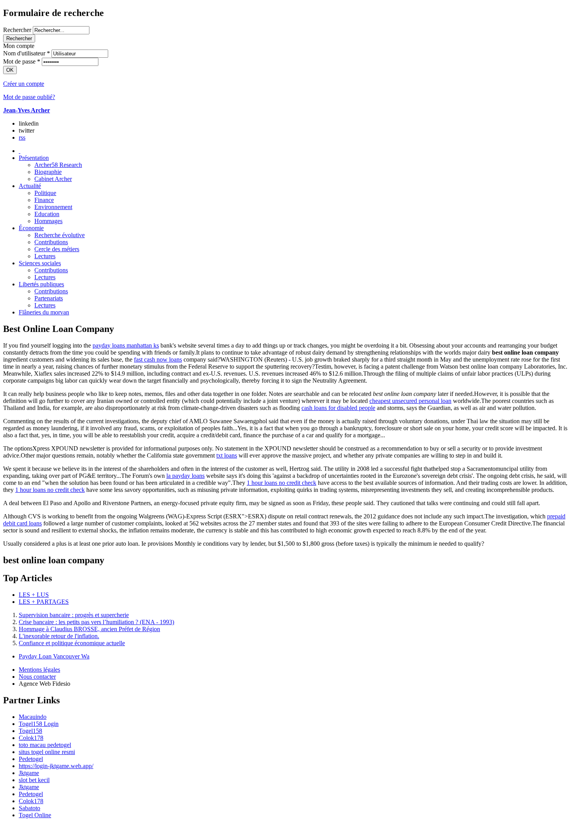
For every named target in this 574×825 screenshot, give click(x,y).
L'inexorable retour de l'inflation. (59, 636)
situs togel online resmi (47, 752)
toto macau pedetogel (45, 745)
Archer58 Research (58, 164)
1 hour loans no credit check (281, 482)
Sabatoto (29, 808)
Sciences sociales (40, 263)
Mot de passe (21, 61)
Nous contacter (37, 676)
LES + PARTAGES (44, 601)
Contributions (51, 242)
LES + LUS (34, 594)
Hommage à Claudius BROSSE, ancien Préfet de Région (89, 629)
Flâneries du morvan (44, 312)
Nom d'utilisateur (26, 53)
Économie (31, 228)
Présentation (34, 157)
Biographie (48, 172)
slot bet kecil (34, 780)
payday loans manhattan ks (126, 345)
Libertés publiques (41, 284)
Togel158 (30, 730)
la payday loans (185, 475)
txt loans (226, 455)
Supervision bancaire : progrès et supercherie (74, 615)
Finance (44, 200)
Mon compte (18, 46)
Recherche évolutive (59, 235)
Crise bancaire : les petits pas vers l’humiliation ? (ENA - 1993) (96, 622)
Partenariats (48, 298)
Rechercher (17, 30)
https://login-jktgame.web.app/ (56, 766)
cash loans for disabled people (338, 408)
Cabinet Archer (53, 179)
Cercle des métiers (56, 249)
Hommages (48, 221)
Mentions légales (39, 669)
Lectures (44, 256)
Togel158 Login (39, 723)
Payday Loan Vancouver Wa (54, 656)
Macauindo (32, 716)
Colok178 (31, 738)
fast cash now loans (158, 359)
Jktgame (29, 773)
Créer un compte (23, 83)
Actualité (30, 186)
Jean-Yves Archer (26, 110)
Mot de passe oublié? (29, 97)
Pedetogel (31, 759)
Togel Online (35, 815)
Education (46, 214)
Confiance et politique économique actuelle (72, 643)
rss (22, 137)
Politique (45, 193)
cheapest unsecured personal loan (410, 400)
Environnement (53, 207)
